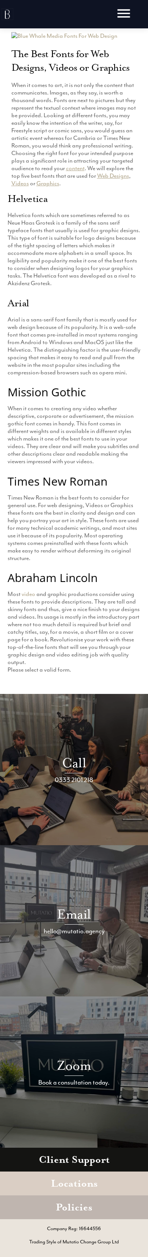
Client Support (74, 1159)
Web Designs (113, 176)
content (75, 168)
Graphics (47, 183)
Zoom (74, 1065)
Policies (74, 1207)
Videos (20, 183)
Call (74, 762)
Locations (74, 1183)
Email (74, 914)
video (28, 594)
